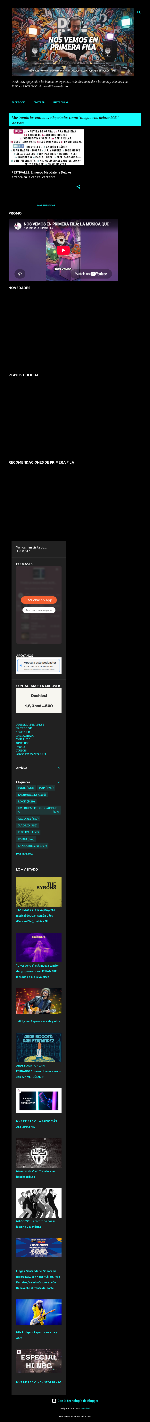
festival (24, 832)
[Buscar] (139, 12)
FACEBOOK (18, 102)
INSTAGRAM (60, 102)
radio (22, 839)
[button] (78, 187)
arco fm (24, 818)
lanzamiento (28, 846)
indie (22, 788)
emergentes (28, 794)
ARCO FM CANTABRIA (31, 754)
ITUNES (21, 750)
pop (42, 788)
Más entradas (46, 205)
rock (22, 801)
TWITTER (39, 102)
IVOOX (20, 747)
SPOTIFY (22, 743)
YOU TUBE (23, 739)
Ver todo (18, 122)
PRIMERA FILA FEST (30, 724)
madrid (24, 825)
